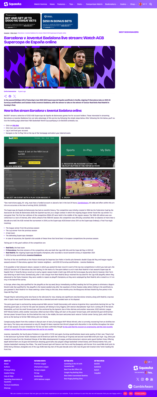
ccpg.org (10, 27)
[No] (154, 393)
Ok (125, 393)
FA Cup (36, 373)
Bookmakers (110, 4)
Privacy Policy (9, 370)
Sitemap (7, 388)
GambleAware (83, 203)
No (131, 393)
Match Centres (40, 4)
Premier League (40, 364)
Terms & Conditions (11, 385)
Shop (132, 4)
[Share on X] (14, 96)
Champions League (41, 367)
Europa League (39, 370)
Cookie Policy (9, 373)
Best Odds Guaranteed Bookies (76, 375)
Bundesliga (38, 376)
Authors (7, 367)
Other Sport (13, 33)
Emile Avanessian (10, 91)
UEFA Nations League (42, 379)
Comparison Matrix (94, 4)
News (52, 4)
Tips (71, 4)
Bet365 (97, 364)
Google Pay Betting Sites (73, 372)
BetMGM (97, 367)
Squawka (6, 33)
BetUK (96, 370)
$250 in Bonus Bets (57, 21)
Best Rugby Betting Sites (73, 379)
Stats (79, 4)
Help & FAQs (8, 376)
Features (61, 4)
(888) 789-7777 (28, 25)
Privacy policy (140, 393)
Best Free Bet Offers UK (73, 369)
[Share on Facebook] (10, 96)
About (6, 364)
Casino (123, 4)
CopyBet (97, 373)
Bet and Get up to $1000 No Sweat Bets (20, 19)
